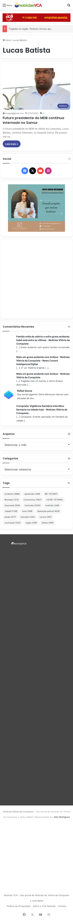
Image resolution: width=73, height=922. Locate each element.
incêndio (52, 505)
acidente (12, 494)
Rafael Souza (24, 390)
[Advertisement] (36, 278)
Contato (62, 906)
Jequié (11, 511)
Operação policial (48, 511)
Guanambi (12, 505)
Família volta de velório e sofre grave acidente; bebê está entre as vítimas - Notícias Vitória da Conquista (43, 340)
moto (27, 511)
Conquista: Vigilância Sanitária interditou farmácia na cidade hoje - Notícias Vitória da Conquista (41, 410)
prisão (10, 517)
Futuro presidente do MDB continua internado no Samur (33, 120)
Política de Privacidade (18, 906)
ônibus (47, 522)
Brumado (12, 499)
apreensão (32, 494)
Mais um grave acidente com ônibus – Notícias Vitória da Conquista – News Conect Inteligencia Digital (43, 361)
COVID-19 (54, 499)
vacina (46, 517)
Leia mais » (11, 143)
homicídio (33, 505)
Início (8, 40)
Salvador (28, 517)
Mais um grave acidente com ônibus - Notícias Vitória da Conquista (43, 375)
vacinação (13, 522)
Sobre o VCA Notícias (44, 906)
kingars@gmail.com (14, 113)
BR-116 (51, 494)
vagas (31, 522)
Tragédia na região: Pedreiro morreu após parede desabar (39, 28)
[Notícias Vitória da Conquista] (28, 5)
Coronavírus (33, 499)
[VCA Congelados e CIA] (36, 17)
